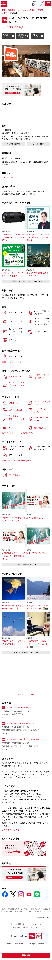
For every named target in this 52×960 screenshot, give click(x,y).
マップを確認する (13, 144)
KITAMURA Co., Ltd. (21, 944)
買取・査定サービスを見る (13, 362)
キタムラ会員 (41, 2)
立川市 (4, 13)
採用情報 (26, 927)
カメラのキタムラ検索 (26, 10)
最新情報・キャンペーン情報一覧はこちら (26, 281)
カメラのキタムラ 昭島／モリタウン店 (21, 723)
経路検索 (26, 955)
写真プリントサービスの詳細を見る (17, 433)
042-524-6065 (7, 177)
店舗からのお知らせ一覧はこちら (26, 652)
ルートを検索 (38, 144)
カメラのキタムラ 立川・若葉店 (18, 708)
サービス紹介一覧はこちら (26, 564)
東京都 (40, 10)
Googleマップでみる (26, 694)
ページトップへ (43, 917)
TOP (3, 10)
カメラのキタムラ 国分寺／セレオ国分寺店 (22, 739)
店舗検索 (34, 1)
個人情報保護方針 (17, 924)
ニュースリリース (34, 924)
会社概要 (16, 927)
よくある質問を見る (10, 830)
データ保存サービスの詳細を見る (16, 460)
